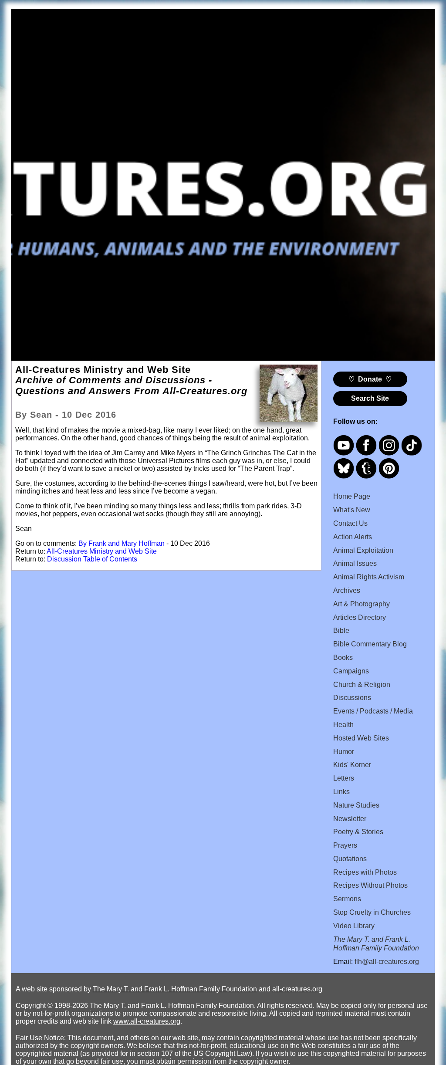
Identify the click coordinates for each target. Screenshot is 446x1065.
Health (343, 724)
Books (343, 657)
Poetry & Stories (358, 831)
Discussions (352, 697)
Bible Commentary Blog (370, 644)
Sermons (347, 899)
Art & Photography (361, 604)
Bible (341, 630)
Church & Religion (361, 684)
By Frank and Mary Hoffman (121, 543)
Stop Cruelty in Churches (372, 912)
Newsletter (349, 818)
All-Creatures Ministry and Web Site (102, 551)
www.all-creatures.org (146, 1021)
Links (341, 791)
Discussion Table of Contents (92, 559)
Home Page (351, 496)
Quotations (350, 858)
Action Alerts (352, 537)
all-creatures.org (297, 989)
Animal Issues (355, 563)
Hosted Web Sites (361, 738)
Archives (346, 590)
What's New (351, 510)
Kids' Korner (352, 764)
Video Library (354, 926)
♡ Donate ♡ (370, 379)
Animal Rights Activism (368, 577)
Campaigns (351, 671)
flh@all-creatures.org (387, 961)
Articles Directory (359, 617)
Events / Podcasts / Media (373, 711)
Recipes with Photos (365, 872)
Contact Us (350, 523)
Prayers (345, 845)
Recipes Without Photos (370, 885)
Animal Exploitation (363, 550)
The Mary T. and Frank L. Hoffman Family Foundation (175, 989)
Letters (343, 778)
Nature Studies (356, 805)
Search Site (370, 398)
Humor (343, 751)
